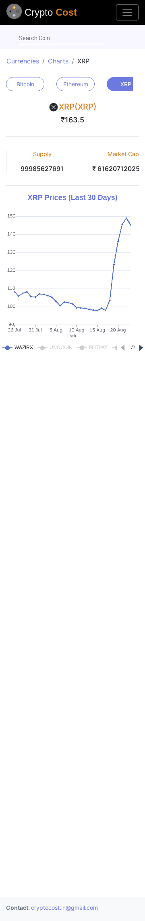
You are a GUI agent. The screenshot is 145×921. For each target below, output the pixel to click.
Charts (58, 61)
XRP (125, 84)
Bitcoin (25, 84)
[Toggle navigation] (127, 12)
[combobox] (61, 38)
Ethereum (75, 84)
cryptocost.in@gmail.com (64, 907)
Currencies (22, 61)
